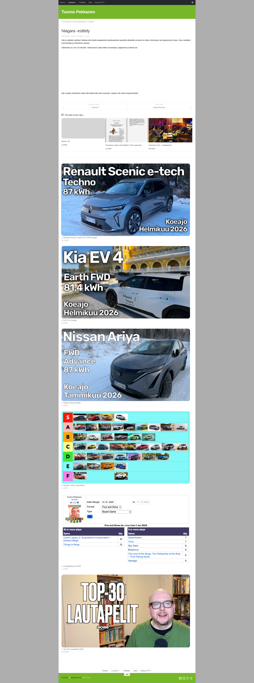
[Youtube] (184, 678)
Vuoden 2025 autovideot (74, 485)
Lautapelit (71, 2)
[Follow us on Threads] (191, 678)
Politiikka (82, 2)
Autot (90, 2)
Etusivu (62, 2)
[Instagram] (187, 678)
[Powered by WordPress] (69, 677)
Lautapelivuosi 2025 (72, 566)
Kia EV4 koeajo (70, 320)
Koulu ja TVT (99, 2)
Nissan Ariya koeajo (72, 403)
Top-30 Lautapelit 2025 (73, 649)
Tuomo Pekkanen (78, 12)
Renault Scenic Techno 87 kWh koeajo (80, 238)
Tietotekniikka (79, 22)
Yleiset (90, 22)
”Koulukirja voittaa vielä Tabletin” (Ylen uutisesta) (123, 145)
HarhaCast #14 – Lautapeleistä (160, 145)
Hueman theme (86, 677)
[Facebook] (180, 678)
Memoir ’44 (66, 141)
